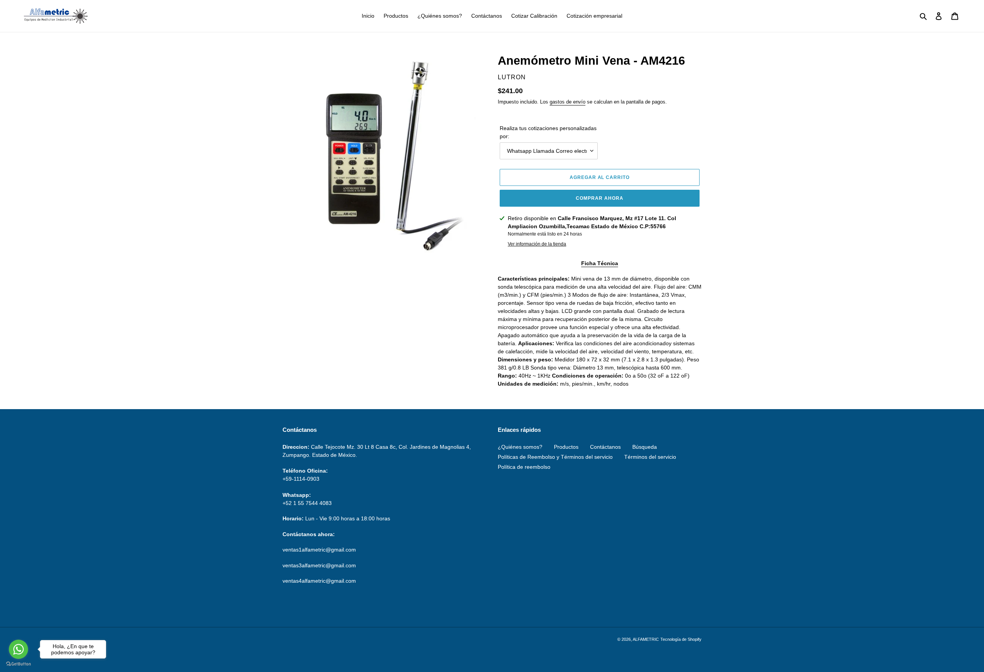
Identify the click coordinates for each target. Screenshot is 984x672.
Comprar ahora (599, 198)
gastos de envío (567, 102)
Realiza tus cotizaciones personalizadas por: (548, 132)
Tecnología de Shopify (680, 639)
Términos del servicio (650, 457)
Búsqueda (644, 447)
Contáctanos (605, 447)
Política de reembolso (524, 467)
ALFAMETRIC (646, 639)
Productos (566, 447)
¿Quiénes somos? (520, 447)
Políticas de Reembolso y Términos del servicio (555, 457)
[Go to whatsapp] (18, 649)
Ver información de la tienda (537, 244)
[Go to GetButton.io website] (18, 664)
